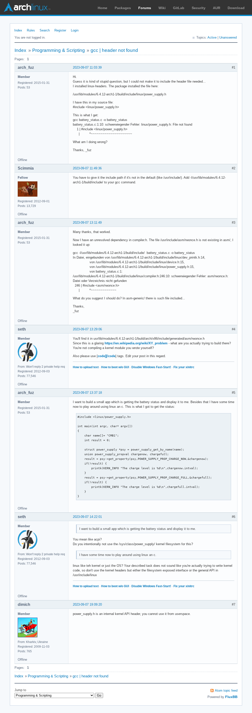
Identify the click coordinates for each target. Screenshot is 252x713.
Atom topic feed (226, 690)
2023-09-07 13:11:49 (87, 222)
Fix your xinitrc (183, 367)
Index (18, 30)
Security (198, 8)
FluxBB (231, 697)
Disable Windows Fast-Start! (151, 367)
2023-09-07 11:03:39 (87, 67)
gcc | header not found (114, 50)
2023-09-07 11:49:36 (87, 168)
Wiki (162, 8)
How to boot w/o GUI (115, 367)
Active (212, 37)
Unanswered (228, 37)
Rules (31, 30)
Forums (144, 8)
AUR (216, 8)
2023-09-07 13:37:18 (87, 392)
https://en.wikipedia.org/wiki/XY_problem (136, 343)
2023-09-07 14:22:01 (87, 517)
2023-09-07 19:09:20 (87, 604)
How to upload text (86, 367)
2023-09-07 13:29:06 (87, 329)
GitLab (178, 8)
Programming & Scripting (58, 50)
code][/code (106, 356)
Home (102, 8)
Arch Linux (27, 7)
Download (236, 8)
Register (60, 30)
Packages (123, 8)
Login (75, 30)
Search (45, 30)
